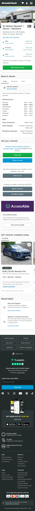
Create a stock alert (9, 286)
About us (20, 457)
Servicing (14, 81)
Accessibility (6, 461)
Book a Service (25, 343)
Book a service (17, 189)
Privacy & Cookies (7, 477)
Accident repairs (17, 194)
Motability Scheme (22, 146)
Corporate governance (25, 479)
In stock (5, 238)
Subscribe (17, 387)
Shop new (17, 155)
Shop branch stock (17, 67)
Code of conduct (23, 488)
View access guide (17, 225)
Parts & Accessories (26, 347)
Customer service (7, 459)
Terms (3, 473)
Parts (23, 81)
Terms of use (5, 475)
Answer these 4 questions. (12, 503)
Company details (23, 483)
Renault (8, 146)
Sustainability (22, 466)
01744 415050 (9, 43)
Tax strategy (21, 481)
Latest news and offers (10, 378)
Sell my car (17, 175)
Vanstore (17, 148)
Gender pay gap (22, 473)
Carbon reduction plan (25, 485)
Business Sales (8, 148)
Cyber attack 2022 (7, 479)
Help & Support (9, 338)
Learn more (17, 419)
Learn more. (21, 372)
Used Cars (9, 347)
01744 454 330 (9, 56)
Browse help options (14, 310)
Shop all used (17, 160)
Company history (23, 461)
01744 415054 (9, 50)
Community (21, 463)
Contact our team (13, 325)
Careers (25, 338)
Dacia (14, 146)
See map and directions (11, 37)
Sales (5, 81)
